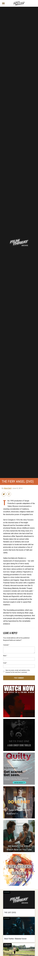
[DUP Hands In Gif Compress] (19, 787)
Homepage (7, 944)
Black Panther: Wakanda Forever (15, 939)
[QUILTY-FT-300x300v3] (19, 753)
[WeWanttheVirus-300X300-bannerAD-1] (19, 821)
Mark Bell (7, 488)
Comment (6, 645)
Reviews (7, 892)
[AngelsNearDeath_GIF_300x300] (19, 686)
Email (5, 663)
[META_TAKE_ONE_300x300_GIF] (19, 719)
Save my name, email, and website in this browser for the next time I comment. (18, 671)
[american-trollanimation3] (19, 854)
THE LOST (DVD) (10, 912)
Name (5, 655)
